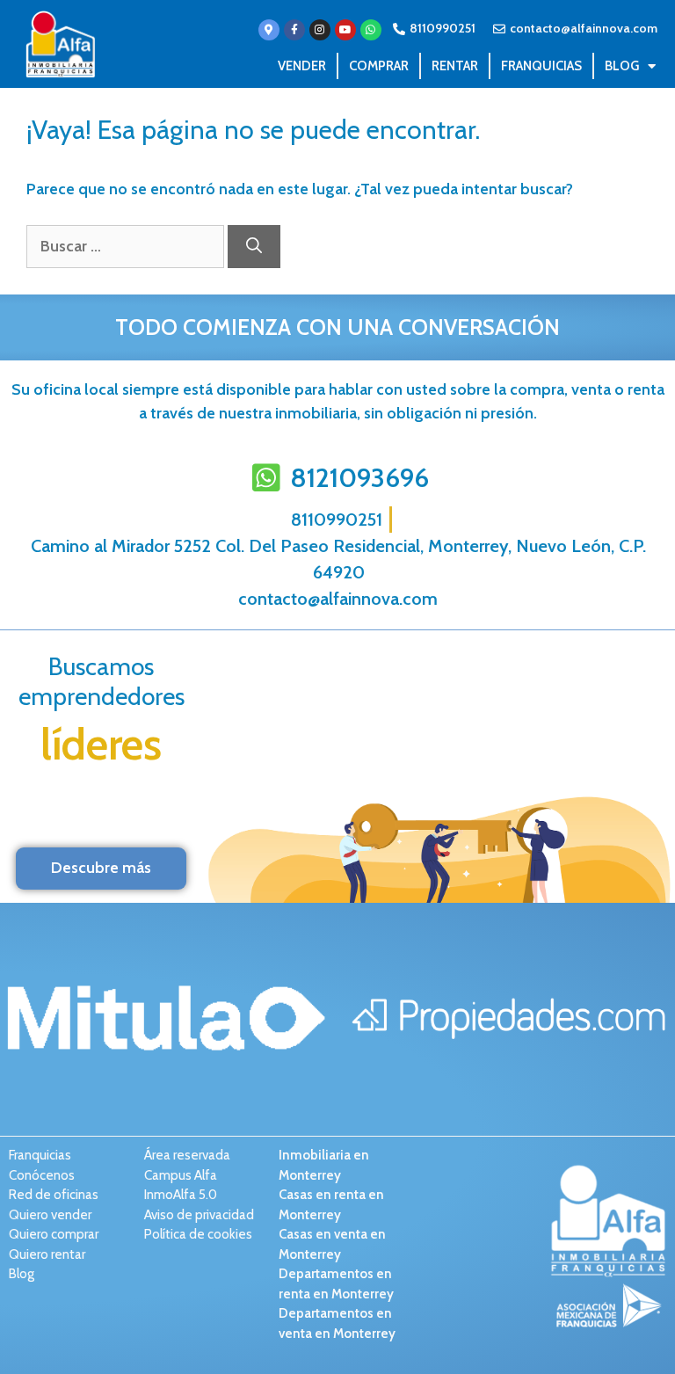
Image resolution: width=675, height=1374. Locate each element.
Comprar (379, 66)
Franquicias (541, 66)
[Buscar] (254, 246)
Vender (302, 66)
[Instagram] (319, 29)
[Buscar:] (127, 246)
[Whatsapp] (370, 29)
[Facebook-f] (294, 29)
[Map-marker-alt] (268, 29)
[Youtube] (345, 29)
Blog (622, 66)
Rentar (455, 66)
